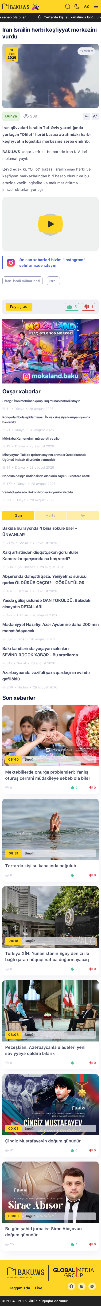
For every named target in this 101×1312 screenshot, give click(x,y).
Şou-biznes (26, 567)
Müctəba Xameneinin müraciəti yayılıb (30, 438)
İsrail (53, 281)
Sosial (23, 543)
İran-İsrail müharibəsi (22, 281)
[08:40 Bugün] (50, 735)
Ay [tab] (83, 515)
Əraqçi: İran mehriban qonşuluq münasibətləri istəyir (41, 401)
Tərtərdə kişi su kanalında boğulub (58, 17)
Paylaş (16, 306)
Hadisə (22, 591)
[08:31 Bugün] (50, 829)
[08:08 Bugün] (50, 1010)
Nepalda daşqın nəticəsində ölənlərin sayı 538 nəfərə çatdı (45, 476)
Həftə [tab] (50, 515)
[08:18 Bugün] (50, 916)
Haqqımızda (19, 1288)
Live (38, 1288)
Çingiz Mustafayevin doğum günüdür (43, 1140)
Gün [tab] (18, 515)
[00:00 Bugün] (50, 1192)
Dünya (11, 116)
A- (87, 116)
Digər (21, 639)
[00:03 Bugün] (50, 1104)
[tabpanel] (50, 607)
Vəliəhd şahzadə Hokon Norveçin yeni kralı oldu (37, 492)
